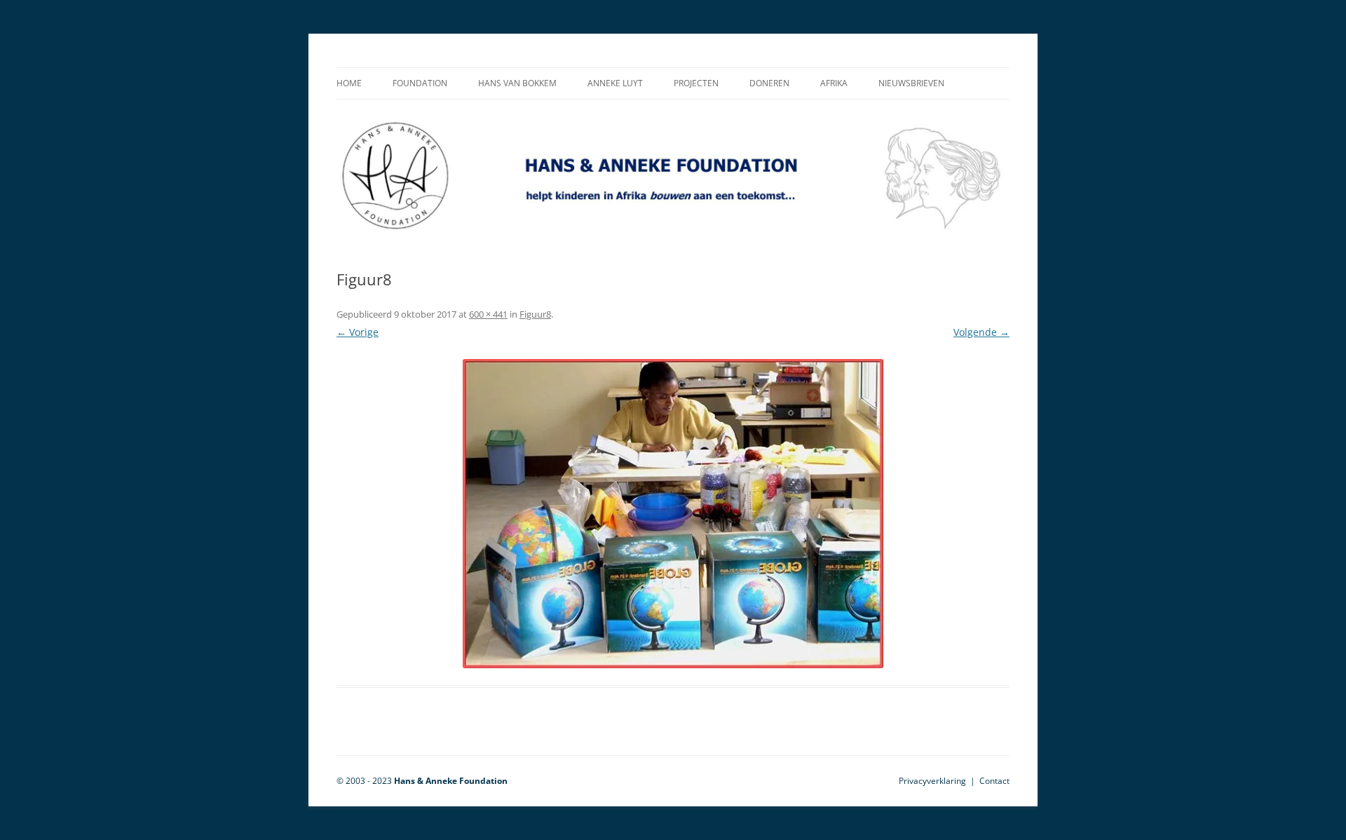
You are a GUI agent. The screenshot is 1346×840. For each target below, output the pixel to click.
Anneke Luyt (615, 83)
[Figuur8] (673, 513)
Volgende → (981, 332)
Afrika (834, 83)
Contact (994, 781)
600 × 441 (488, 314)
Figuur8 (535, 314)
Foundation (420, 83)
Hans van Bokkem (517, 83)
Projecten (696, 83)
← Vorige (357, 332)
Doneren (769, 83)
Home (349, 83)
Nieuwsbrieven (911, 83)
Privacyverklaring (932, 781)
